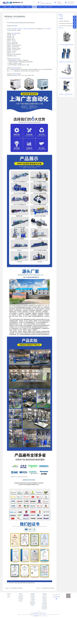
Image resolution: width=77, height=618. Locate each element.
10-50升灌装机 (32, 599)
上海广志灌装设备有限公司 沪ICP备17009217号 (38, 613)
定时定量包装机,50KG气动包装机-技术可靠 (66, 61)
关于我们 (8, 594)
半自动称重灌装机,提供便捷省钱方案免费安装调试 (66, 23)
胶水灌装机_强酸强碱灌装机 (64, 21)
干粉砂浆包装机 (20, 598)
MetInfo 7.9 (37, 615)
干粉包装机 (44, 602)
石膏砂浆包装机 (44, 606)
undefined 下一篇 (45, 588)
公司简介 (8, 595)
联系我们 (8, 597)
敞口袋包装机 (44, 600)
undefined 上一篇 (13, 588)
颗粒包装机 (20, 600)
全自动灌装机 (32, 595)
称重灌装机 (30, 28)
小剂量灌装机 (32, 597)
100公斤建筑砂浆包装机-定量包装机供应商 (66, 78)
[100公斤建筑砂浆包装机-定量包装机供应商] (66, 69)
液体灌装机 (20, 28)
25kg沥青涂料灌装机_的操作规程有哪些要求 (66, 25)
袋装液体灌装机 (32, 602)
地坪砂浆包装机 (44, 607)
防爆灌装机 (15, 25)
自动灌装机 (15, 28)
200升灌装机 (32, 600)
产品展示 (20, 594)
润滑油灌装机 (20, 597)
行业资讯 (18, 9)
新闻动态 (14, 9)
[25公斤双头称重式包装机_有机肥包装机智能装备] (66, 36)
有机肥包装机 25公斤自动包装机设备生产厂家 (66, 95)
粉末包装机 (20, 599)
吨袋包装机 (44, 599)
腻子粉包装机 (44, 604)
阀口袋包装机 (44, 598)
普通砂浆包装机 (44, 608)
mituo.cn (45, 615)
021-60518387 (56, 597)
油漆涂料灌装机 (32, 603)
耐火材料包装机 (44, 603)
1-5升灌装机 (33, 598)
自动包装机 (44, 594)
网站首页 (4, 6)
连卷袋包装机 (44, 597)
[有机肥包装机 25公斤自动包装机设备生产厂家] (66, 85)
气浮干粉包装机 (20, 595)
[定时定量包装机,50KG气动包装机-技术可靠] (66, 53)
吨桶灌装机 (32, 604)
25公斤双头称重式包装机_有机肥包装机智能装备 (66, 45)
